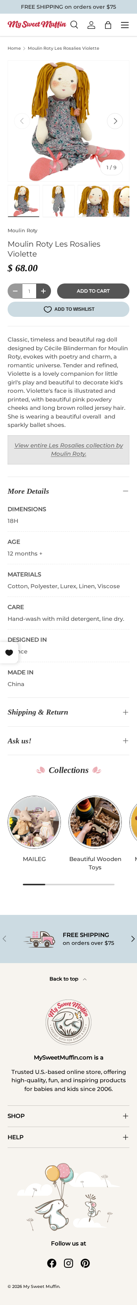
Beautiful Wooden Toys (95, 863)
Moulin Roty (22, 230)
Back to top (64, 979)
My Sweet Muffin (41, 1286)
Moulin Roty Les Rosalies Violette (63, 48)
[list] (68, 121)
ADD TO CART (93, 291)
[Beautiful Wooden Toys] (95, 822)
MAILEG (34, 859)
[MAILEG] (34, 822)
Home (14, 48)
